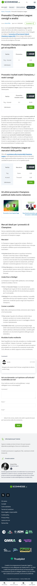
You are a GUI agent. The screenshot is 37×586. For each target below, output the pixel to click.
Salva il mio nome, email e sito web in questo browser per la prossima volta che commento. (18, 419)
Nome (3, 402)
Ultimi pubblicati (21, 7)
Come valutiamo (6, 507)
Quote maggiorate (32, 584)
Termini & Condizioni (7, 509)
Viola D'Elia (7, 23)
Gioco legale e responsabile (9, 512)
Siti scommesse (4, 584)
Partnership (4, 523)
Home (2, 11)
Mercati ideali (30, 7)
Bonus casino (23, 584)
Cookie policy (5, 515)
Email (3, 410)
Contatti (3, 504)
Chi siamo (4, 501)
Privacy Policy (5, 518)
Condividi (29, 23)
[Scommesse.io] (10, 2)
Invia (18, 425)
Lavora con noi (5, 520)
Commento (4, 389)
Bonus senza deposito (14, 584)
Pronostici (8, 11)
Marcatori (11, 7)
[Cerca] (27, 2)
